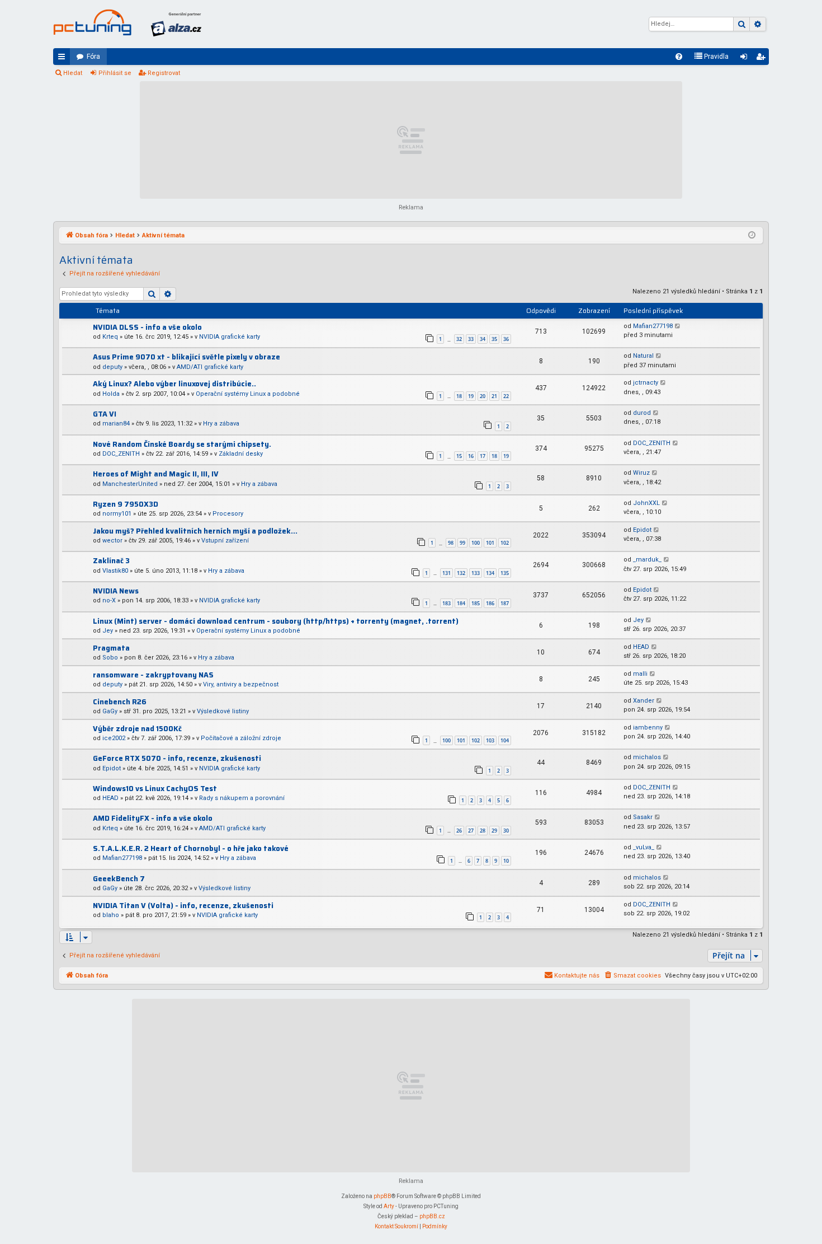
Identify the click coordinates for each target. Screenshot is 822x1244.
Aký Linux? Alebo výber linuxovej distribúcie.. (174, 384)
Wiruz (641, 472)
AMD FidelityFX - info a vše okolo (152, 818)
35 (494, 339)
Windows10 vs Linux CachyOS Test (155, 788)
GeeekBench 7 (119, 879)
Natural (643, 355)
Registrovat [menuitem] (763, 59)
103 (490, 740)
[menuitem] (678, 56)
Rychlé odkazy (64, 59)
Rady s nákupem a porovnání (242, 798)
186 (490, 603)
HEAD (641, 647)
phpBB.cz (432, 1216)
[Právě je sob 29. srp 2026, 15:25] (751, 236)
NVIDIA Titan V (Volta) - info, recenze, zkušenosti (183, 905)
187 (504, 603)
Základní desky (241, 453)
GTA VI (104, 414)
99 (462, 542)
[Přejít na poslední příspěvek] (678, 326)
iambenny (648, 727)
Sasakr (643, 817)
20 (482, 396)
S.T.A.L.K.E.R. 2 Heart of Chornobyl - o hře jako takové (191, 848)
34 (482, 339)
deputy (112, 367)
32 (459, 339)
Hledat (72, 73)
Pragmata (111, 648)
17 (482, 456)
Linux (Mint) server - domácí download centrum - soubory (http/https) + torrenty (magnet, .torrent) (276, 621)
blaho (110, 915)
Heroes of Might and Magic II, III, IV (156, 474)
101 (490, 542)
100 (475, 542)
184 (461, 603)
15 (459, 456)
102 (504, 542)
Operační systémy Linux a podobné (248, 393)
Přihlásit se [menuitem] (746, 59)
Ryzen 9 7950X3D (125, 504)
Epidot (642, 530)
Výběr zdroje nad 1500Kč (137, 729)
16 (471, 456)
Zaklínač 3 (111, 561)
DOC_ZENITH (121, 453)
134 (490, 573)
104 (504, 740)
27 (471, 830)
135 (504, 573)
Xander (643, 700)
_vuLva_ (643, 847)
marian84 (116, 423)
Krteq (110, 336)
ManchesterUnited (130, 484)
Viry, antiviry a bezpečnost (240, 684)
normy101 (116, 513)
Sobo (110, 657)
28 (482, 830)
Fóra (93, 56)
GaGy (109, 711)
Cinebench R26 (120, 702)
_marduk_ (647, 559)
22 (506, 396)
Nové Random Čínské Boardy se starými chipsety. (182, 444)
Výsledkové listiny (223, 711)
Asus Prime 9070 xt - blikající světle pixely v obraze (186, 357)
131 (446, 573)
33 (471, 339)
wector (112, 540)
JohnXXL (646, 503)
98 (450, 542)
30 (506, 830)
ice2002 (113, 738)
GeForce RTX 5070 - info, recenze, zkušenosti (177, 758)
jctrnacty (645, 382)
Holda (111, 393)
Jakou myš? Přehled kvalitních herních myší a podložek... (195, 531)
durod (642, 413)
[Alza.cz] (176, 24)
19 (471, 396)
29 (494, 830)
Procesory (227, 513)
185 (475, 603)
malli (640, 673)
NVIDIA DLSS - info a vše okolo (147, 327)
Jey (107, 630)
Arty (389, 1206)
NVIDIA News (116, 591)
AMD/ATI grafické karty (210, 367)
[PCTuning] (92, 22)
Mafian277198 (653, 326)
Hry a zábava (221, 423)
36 (506, 339)
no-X (109, 600)
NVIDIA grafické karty (229, 336)
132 (461, 573)
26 (459, 830)
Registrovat (164, 73)
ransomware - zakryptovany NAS (153, 675)
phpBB (382, 1196)
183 (446, 603)
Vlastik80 (115, 570)
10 (506, 860)
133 (475, 573)
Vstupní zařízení (225, 540)
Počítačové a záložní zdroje (241, 738)
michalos (647, 757)
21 (494, 396)
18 (459, 396)
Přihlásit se (114, 73)
